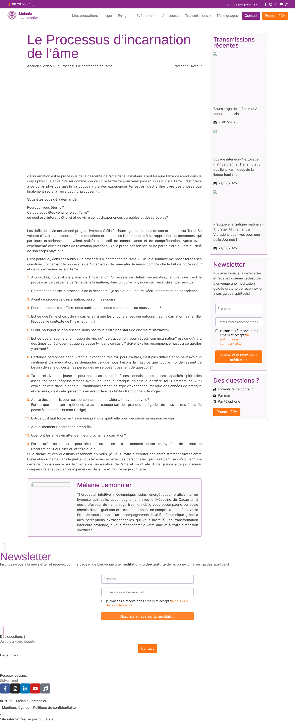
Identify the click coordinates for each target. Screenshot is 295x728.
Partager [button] (181, 66)
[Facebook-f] (265, 4)
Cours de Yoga (11, 666)
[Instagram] (270, 4)
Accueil (33, 66)
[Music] (286, 4)
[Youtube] (281, 4)
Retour (196, 66)
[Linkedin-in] (276, 4)
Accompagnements (15, 660)
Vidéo (47, 66)
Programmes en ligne (17, 671)
